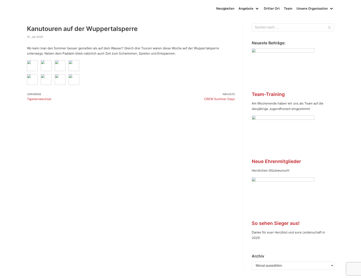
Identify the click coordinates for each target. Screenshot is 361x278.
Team (288, 8)
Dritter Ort (272, 8)
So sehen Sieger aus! (276, 223)
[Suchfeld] (329, 27)
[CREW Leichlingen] (33, 8)
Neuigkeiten (225, 8)
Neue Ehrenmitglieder (276, 161)
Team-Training (268, 94)
